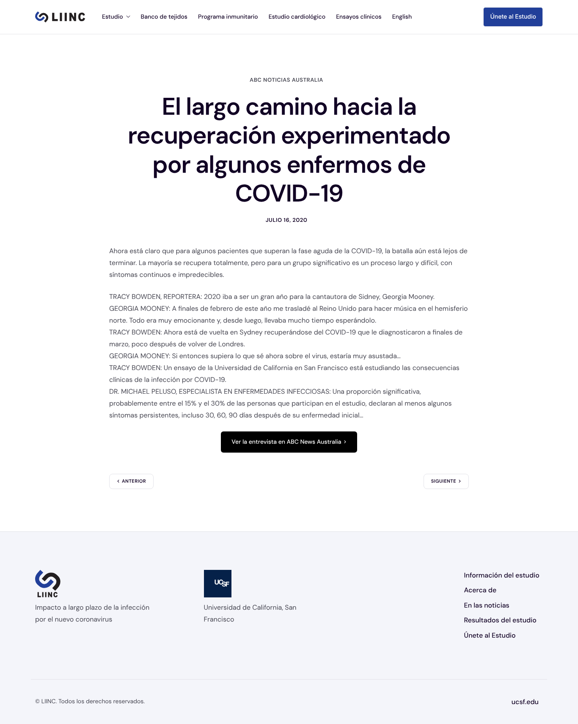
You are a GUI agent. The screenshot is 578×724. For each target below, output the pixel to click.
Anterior (134, 481)
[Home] (60, 17)
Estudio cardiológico (297, 17)
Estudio (112, 17)
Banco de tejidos (164, 17)
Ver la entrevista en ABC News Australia (286, 442)
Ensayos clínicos (359, 17)
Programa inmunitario (228, 17)
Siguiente (443, 481)
